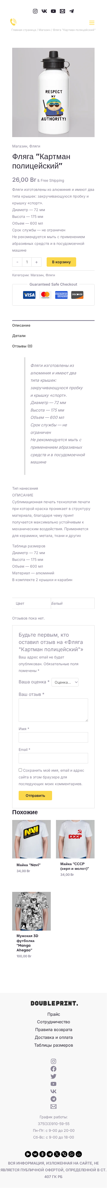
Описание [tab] (21, 325)
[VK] (44, 11)
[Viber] (64, 1154)
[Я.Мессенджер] (28, 1154)
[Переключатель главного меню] (91, 22)
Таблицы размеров (53, 1045)
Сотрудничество (53, 1021)
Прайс (53, 1014)
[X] (57, 1154)
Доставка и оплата (54, 1037)
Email (24, 749)
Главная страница (23, 30)
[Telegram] (71, 11)
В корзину (61, 262)
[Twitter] (53, 1076)
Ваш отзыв (31, 694)
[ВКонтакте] (35, 1154)
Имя (24, 728)
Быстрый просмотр (31, 854)
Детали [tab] (19, 335)
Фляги (34, 146)
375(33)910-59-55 (53, 1123)
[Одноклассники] (42, 1154)
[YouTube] (53, 11)
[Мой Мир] (79, 1154)
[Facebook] (53, 1069)
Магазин (44, 30)
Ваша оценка (34, 681)
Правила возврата (53, 1029)
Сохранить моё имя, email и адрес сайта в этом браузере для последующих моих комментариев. (51, 777)
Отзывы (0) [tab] (22, 346)
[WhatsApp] (71, 1154)
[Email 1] (62, 11)
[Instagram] (35, 11)
